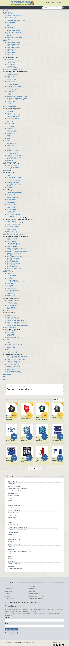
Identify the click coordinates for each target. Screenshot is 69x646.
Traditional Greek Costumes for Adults (17, 98)
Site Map (7, 593)
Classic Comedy (11, 147)
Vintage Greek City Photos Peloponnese (17, 325)
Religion (9, 138)
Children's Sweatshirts (13, 49)
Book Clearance (11, 62)
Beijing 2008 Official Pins (13, 361)
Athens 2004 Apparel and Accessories (17, 356)
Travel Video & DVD (12, 160)
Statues (9, 35)
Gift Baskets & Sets (12, 201)
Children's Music (11, 46)
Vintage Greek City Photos (13, 319)
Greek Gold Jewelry (12, 246)
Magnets (9, 24)
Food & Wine (10, 121)
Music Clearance (11, 66)
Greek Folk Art (7, 170)
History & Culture (11, 130)
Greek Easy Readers (12, 125)
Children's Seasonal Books (14, 47)
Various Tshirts (11, 103)
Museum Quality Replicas (13, 30)
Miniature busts (11, 27)
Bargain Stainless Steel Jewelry (15, 61)
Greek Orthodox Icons (9, 297)
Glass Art (9, 179)
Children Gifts (7, 39)
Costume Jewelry (11, 241)
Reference (9, 136)
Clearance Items (11, 64)
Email (6, 623)
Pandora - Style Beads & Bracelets (16, 248)
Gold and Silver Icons (12, 303)
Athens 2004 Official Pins (13, 358)
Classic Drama (10, 148)
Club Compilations (11, 275)
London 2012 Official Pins (13, 366)
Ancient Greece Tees (12, 74)
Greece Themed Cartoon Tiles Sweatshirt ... (10, 460)
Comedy (9, 277)
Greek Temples (11, 22)
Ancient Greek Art (8, 12)
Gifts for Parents (11, 207)
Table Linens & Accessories (14, 351)
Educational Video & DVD (13, 150)
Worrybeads (10, 187)
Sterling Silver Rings (12, 266)
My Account (51, 2)
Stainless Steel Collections (14, 253)
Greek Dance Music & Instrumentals (16, 282)
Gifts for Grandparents (12, 206)
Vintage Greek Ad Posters (13, 317)
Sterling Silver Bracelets (13, 258)
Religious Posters (11, 315)
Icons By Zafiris (11, 307)
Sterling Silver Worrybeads (14, 268)
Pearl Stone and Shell (12, 250)
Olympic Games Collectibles (10, 352)
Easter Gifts (10, 196)
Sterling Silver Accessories (14, 255)
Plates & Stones (11, 34)
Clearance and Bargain (9, 56)
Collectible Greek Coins (13, 364)
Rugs (8, 349)
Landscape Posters (12, 314)
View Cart (61, 2)
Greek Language (11, 126)
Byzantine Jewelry (11, 239)
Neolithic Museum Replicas (14, 32)
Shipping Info (8, 591)
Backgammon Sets (11, 174)
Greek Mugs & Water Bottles (14, 344)
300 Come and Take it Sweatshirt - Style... (41, 460)
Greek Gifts (6, 189)
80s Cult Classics (11, 143)
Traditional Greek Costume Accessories (17, 96)
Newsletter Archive (34, 611)
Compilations (10, 278)
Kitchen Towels (11, 347)
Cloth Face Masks (11, 79)
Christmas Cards (11, 331)
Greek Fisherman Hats (12, 81)
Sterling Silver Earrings (13, 261)
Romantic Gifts (10, 212)
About (5, 378)
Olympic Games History (13, 368)
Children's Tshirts (11, 51)
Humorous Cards (11, 332)
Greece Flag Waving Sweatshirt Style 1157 (57, 460)
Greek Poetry (10, 128)
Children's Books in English (14, 42)
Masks (8, 25)
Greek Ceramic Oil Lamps (13, 180)
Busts (8, 19)
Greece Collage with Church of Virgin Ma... (26, 439)
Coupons (7, 596)
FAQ (4, 376)
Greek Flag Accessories (13, 167)
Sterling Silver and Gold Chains (15, 256)
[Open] (6, 1)
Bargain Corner (11, 59)
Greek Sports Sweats (12, 88)
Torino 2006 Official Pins (13, 371)
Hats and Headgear (12, 91)
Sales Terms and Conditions (35, 598)
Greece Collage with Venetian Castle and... (42, 439)
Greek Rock (10, 287)
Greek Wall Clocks (11, 346)
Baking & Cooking (11, 221)
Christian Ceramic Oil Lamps (14, 177)
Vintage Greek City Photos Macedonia (16, 324)
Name (7, 617)
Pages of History (11, 293)
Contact (5, 379)
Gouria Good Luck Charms (13, 209)
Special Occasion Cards (13, 337)
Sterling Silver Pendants (13, 265)
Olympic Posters (11, 369)
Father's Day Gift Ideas (12, 197)
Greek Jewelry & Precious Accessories (13, 234)
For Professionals (11, 199)
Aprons (9, 342)
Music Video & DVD (12, 158)
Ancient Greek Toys (12, 17)
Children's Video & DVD (13, 52)
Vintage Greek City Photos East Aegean (17, 322)
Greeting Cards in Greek (9, 327)
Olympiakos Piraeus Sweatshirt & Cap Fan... (26, 418)
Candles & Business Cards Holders (16, 20)
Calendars (9, 113)
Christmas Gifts (11, 194)
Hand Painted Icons (12, 305)
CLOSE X (5, 10)
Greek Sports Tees (11, 89)
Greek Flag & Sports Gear (9, 162)
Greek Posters (7, 310)
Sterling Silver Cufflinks (13, 260)
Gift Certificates (11, 202)
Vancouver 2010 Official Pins (14, 373)
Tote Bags (9, 94)
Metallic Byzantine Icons (13, 308)
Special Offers (7, 374)
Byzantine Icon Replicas (13, 300)
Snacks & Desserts (12, 231)
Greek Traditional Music (13, 290)
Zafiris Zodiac (10, 216)
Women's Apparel (11, 105)
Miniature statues (11, 29)
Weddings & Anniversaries (14, 214)
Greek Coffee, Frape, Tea (13, 224)
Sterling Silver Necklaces (13, 263)
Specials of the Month (12, 67)
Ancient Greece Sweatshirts (14, 73)
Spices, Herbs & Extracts (13, 233)
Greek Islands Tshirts (12, 84)
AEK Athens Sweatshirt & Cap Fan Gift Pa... (11, 417)
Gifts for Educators (11, 204)
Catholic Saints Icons (12, 302)
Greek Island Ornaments (13, 182)
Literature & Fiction (12, 131)
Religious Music (11, 295)
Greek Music (6, 270)
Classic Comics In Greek (13, 118)
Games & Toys (10, 54)
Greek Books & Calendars (10, 106)
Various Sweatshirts (12, 101)
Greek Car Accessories (13, 165)
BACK (4, 14)
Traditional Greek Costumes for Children (17, 99)
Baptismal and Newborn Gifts (14, 192)
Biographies (10, 111)
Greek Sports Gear (11, 169)
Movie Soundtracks (12, 292)
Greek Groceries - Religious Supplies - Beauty (15, 218)
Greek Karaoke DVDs (12, 153)
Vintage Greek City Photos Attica (15, 320)
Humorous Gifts (11, 211)
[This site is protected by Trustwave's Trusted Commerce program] (22, 602)
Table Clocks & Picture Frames (15, 37)
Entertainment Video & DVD (14, 152)
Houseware (6, 339)
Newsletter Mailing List (34, 593)
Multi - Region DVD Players (14, 157)
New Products (31, 586)
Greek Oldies (10, 285)
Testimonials (31, 591)
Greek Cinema (10, 123)
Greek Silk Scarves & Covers (14, 86)
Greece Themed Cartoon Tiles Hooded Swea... (57, 439)
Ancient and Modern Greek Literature (16, 110)
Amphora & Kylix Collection (14, 15)
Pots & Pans (10, 228)
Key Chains (9, 93)
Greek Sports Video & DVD (14, 155)
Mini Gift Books (11, 334)
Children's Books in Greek (13, 44)
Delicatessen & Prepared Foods (15, 223)
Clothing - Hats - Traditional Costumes (13, 69)
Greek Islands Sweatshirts (13, 83)
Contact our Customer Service (36, 596)
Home (8, 386)
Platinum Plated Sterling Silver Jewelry (17, 251)
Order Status (8, 588)
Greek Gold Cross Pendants (14, 244)
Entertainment (10, 120)
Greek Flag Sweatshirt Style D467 (26, 460)
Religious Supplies (11, 229)
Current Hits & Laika (12, 280)
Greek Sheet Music (12, 288)
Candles (9, 175)
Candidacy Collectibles (13, 363)
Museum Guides (11, 133)
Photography (10, 135)
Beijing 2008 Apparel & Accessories (16, 359)
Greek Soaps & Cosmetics (13, 226)
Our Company (31, 588)
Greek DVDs (6, 140)
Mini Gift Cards (10, 336)
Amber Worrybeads (12, 238)
